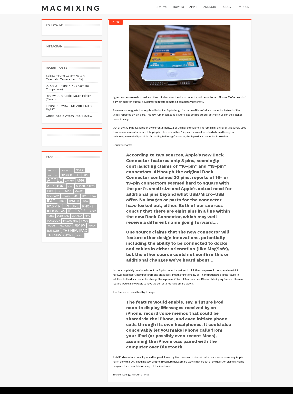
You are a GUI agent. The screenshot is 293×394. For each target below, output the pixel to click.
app (86, 175)
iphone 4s (56, 211)
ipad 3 (74, 201)
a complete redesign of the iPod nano (149, 365)
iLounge (126, 374)
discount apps (85, 186)
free (50, 191)
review (79, 225)
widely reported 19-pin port (129, 114)
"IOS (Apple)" (67, 170)
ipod (92, 211)
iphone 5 (76, 211)
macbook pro (70, 221)
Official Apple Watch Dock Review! (69, 116)
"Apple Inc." (52, 170)
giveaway (53, 196)
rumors (53, 230)
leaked (77, 215)
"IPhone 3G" (52, 175)
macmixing (71, 8)
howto (66, 196)
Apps (81, 180)
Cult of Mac (142, 374)
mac (87, 215)
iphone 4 (89, 206)
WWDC (79, 235)
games (79, 191)
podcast (51, 225)
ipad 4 (85, 201)
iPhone (116, 22)
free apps (64, 191)
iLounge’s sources (175, 136)
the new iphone (60, 235)
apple (54, 180)
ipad (51, 201)
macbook (53, 220)
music (84, 221)
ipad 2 (62, 201)
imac (76, 195)
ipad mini (54, 206)
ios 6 (93, 195)
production (65, 226)
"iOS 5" (80, 170)
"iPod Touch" (70, 175)
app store (56, 186)
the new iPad (75, 230)
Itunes (50, 216)
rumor (92, 225)
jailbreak (63, 215)
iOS (84, 196)
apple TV (69, 181)
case (70, 186)
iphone (71, 206)
